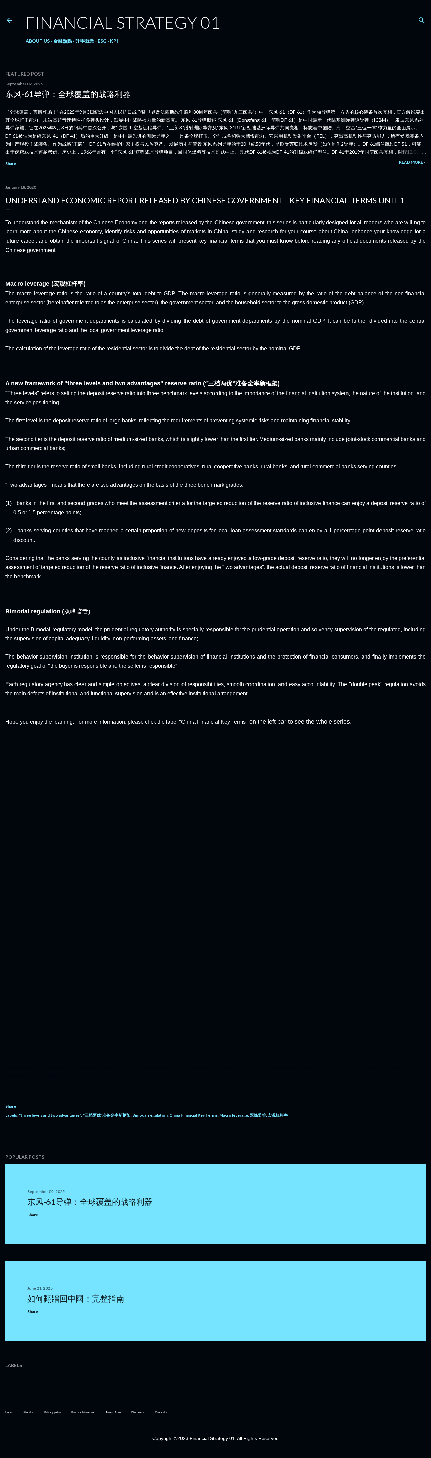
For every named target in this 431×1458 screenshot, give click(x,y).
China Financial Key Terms (193, 1115)
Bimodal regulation (150, 1115)
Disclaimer (137, 1412)
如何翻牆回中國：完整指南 (75, 1298)
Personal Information (83, 1412)
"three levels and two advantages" (50, 1115)
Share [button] (10, 163)
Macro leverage (233, 1115)
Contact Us (161, 1412)
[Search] (422, 18)
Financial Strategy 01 (123, 22)
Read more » (412, 162)
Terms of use (113, 1412)
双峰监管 (258, 1115)
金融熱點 (62, 41)
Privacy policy (52, 1412)
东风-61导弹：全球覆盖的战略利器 (68, 94)
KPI (114, 41)
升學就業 (84, 41)
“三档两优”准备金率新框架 (107, 1115)
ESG (102, 41)
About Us (38, 41)
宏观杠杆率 (278, 1115)
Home (8, 1412)
